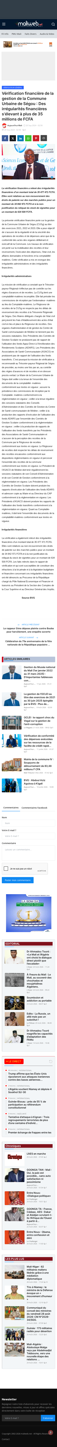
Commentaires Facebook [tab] (34, 807)
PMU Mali (16, 33)
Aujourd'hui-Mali (30, 684)
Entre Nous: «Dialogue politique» (39, 1194)
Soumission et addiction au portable (39, 999)
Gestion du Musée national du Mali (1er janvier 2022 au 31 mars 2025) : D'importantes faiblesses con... (39, 674)
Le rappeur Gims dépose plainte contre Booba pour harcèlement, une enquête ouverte (28, 630)
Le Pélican (31, 1023)
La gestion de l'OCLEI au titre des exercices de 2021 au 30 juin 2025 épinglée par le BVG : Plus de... (39, 698)
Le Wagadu (28, 727)
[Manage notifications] (50, 1432)
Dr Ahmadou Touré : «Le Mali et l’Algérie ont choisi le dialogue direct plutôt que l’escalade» (39, 957)
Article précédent (30, 624)
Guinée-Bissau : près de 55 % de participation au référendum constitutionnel (27, 1104)
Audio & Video (47, 33)
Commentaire (9, 843)
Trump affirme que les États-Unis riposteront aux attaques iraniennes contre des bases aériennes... (29, 1076)
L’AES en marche (36, 1153)
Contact (6, 1439)
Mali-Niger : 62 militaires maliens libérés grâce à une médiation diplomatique (38, 1272)
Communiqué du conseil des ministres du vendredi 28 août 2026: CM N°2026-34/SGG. (39, 1313)
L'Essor (29, 967)
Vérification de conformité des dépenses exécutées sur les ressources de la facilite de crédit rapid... (39, 740)
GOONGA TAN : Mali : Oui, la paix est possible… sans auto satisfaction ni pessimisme (39, 1175)
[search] (53, 24)
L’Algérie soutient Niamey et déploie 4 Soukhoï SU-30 (30, 1091)
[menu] (4, 24)
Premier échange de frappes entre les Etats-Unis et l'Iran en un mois (29, 1134)
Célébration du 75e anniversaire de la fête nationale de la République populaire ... (28, 643)
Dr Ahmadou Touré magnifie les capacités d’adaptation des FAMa (40, 1035)
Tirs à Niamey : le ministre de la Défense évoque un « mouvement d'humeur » (40, 1293)
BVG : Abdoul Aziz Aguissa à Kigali (34, 782)
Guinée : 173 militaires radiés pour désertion (39, 1330)
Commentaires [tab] (11, 807)
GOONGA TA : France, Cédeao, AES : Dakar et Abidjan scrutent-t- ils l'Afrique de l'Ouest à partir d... (39, 1215)
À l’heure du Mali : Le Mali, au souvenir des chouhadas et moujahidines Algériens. (39, 980)
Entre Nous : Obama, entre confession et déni (39, 1234)
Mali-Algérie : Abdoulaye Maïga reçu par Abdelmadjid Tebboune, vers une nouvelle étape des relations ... (39, 1352)
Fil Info (5, 33)
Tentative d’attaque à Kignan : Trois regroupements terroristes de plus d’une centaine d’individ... (28, 1120)
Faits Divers (30, 33)
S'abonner (48, 1418)
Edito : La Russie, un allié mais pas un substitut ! (38, 1016)
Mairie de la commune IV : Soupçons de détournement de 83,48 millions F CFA (39, 764)
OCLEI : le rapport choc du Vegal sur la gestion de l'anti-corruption (39, 721)
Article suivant (27, 637)
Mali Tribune (29, 773)
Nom (4, 817)
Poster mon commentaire (18, 880)
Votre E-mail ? (9, 830)
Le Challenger (32, 1199)
